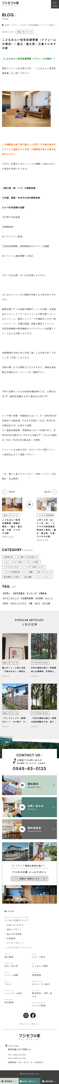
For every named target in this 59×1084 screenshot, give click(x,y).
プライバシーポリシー (29, 1024)
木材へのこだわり (15, 925)
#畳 (31, 603)
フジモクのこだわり (12, 567)
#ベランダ (32, 593)
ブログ (14, 25)
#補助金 (43, 593)
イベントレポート (43, 577)
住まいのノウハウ (44, 572)
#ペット (49, 598)
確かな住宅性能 (14, 934)
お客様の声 (8, 557)
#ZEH (5, 603)
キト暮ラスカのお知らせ (27, 557)
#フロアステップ (11, 598)
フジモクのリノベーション (19, 947)
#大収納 (39, 598)
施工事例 (28, 577)
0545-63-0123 (29, 769)
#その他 (46, 603)
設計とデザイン (14, 929)
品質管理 (11, 938)
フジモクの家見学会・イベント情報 (18, 572)
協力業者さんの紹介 (12, 577)
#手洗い (7, 593)
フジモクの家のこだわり (34, 567)
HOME (7, 25)
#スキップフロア (19, 603)
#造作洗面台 (19, 593)
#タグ (37, 603)
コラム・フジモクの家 (13, 562)
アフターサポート (15, 943)
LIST (29, 504)
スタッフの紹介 (32, 562)
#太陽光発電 (27, 598)
